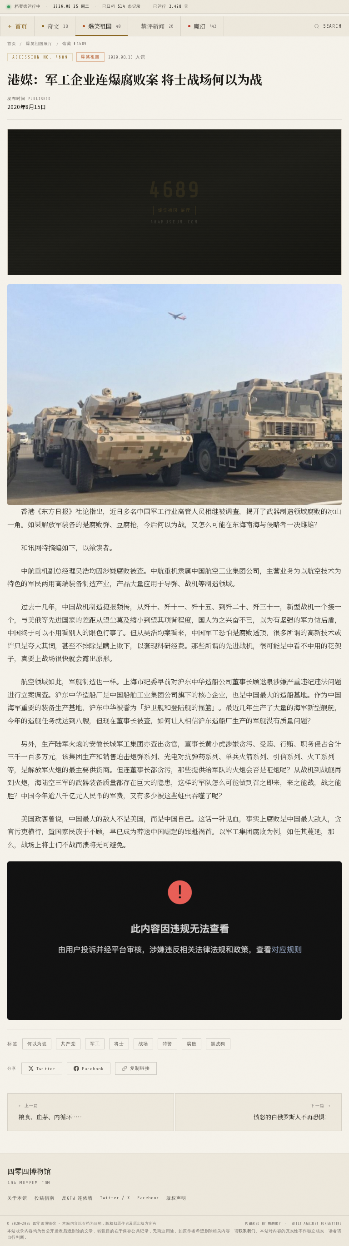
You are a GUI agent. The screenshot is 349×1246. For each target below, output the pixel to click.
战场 (143, 1043)
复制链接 (140, 1068)
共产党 (68, 1043)
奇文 (57, 26)
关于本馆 (17, 1198)
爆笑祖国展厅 (39, 43)
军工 (95, 1043)
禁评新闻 (157, 26)
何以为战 (36, 1043)
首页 (21, 26)
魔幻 (205, 26)
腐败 (191, 1043)
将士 (119, 1043)
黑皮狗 (218, 1043)
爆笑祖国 (104, 26)
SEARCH (332, 26)
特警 (167, 1043)
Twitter (45, 1068)
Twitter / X (115, 1197)
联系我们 (247, 1231)
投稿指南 (45, 1198)
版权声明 (176, 1198)
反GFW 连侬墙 (77, 1198)
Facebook (93, 1068)
